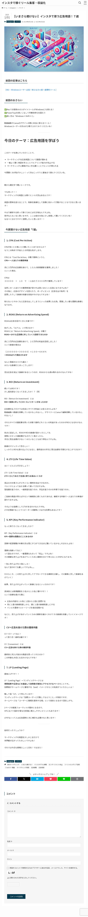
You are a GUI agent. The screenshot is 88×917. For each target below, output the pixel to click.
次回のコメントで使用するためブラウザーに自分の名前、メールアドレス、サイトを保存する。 (44, 868)
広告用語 (41, 767)
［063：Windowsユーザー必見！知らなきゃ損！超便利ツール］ (30, 89)
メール (10, 850)
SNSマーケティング (13, 764)
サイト (9, 859)
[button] (10, 779)
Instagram (10, 22)
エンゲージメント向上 (56, 764)
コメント (11, 811)
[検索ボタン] (79, 2)
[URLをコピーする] (77, 779)
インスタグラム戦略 (40, 764)
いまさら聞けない (26, 764)
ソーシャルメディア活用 (72, 764)
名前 (9, 841)
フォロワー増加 (10, 767)
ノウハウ (17, 22)
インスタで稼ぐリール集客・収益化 (24, 2)
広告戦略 (34, 767)
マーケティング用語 (23, 767)
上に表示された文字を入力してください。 (22, 877)
